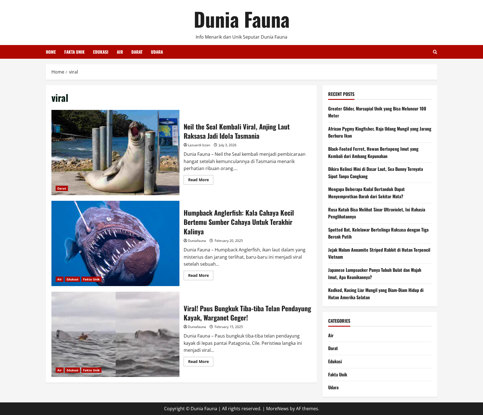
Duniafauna (197, 240)
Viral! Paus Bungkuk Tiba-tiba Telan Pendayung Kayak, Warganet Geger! (115, 334)
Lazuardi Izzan (199, 145)
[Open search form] (435, 51)
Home (51, 52)
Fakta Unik (74, 52)
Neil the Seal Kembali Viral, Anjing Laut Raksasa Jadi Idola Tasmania (115, 152)
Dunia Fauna (242, 18)
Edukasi (100, 52)
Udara (157, 52)
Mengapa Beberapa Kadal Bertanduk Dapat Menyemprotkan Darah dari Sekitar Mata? (366, 193)
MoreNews (277, 408)
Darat (137, 52)
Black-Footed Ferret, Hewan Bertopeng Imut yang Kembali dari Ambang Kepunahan (373, 152)
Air (120, 52)
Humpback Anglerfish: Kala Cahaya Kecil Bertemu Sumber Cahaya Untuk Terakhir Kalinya (115, 243)
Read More (200, 181)
